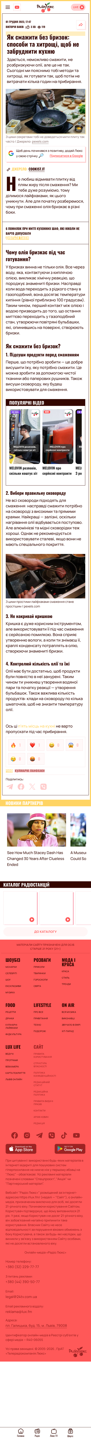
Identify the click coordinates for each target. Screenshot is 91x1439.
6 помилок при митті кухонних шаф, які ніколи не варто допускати (43, 231)
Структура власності (40, 1065)
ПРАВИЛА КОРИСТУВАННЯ (43, 1055)
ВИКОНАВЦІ (68, 1018)
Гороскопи (40, 979)
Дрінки (10, 1018)
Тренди (66, 984)
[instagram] (27, 1135)
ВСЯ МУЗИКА (69, 1012)
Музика (10, 992)
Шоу (8, 979)
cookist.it (37, 169)
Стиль (66, 977)
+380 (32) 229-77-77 (22, 1266)
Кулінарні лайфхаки (30, 770)
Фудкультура (13, 1034)
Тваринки (40, 973)
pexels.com (40, 141)
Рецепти (11, 1012)
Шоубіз (13, 960)
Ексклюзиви (13, 986)
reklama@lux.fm (19, 1311)
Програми (12, 1060)
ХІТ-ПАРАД (68, 1031)
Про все (38, 1012)
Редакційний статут (42, 1084)
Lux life (13, 1047)
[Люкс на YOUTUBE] (17, 7)
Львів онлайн (14, 1079)
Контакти (40, 1110)
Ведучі (10, 1053)
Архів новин (41, 1116)
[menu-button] (8, 7)
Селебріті (11, 973)
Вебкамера (12, 1066)
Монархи (11, 966)
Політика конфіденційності (45, 1074)
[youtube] (76, 1135)
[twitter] (32, 787)
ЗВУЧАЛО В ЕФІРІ (71, 1024)
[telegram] (10, 787)
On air (68, 1005)
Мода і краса (68, 962)
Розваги (42, 960)
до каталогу (45, 932)
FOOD (9, 770)
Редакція (39, 1123)
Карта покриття (15, 1072)
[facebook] (21, 787)
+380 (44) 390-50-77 (23, 1281)
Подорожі (40, 1031)
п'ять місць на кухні (36, 726)
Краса (65, 971)
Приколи (39, 966)
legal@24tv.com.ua (21, 1296)
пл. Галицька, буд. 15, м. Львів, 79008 (36, 1325)
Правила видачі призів (43, 1103)
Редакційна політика (41, 1093)
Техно (37, 1024)
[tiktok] (64, 1135)
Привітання (41, 1018)
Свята (37, 986)
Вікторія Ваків (15, 27)
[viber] (43, 787)
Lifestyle (42, 1005)
